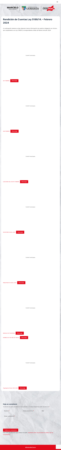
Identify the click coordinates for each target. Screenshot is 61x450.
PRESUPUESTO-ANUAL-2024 (9, 282)
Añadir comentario (9, 416)
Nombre (6, 411)
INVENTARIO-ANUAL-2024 (9, 232)
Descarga (14, 80)
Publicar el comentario (11, 430)
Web (43, 411)
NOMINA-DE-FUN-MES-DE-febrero (11, 337)
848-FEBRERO (6, 131)
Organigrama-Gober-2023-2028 (10, 388)
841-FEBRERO (6, 80)
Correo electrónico (28, 411)
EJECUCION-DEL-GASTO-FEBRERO (11, 181)
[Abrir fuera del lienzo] (57, 2)
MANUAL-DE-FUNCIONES (9, 333)
